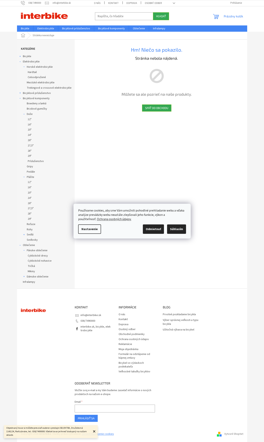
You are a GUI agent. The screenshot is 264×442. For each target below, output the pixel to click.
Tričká (31, 266)
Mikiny (31, 271)
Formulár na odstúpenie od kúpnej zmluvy (134, 356)
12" (29, 119)
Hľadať (161, 16)
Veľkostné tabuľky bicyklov (134, 372)
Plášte (30, 177)
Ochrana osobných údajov (134, 339)
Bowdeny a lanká (36, 103)
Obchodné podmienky (132, 334)
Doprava (131, 3)
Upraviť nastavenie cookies (98, 434)
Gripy (30, 166)
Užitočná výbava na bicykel (178, 330)
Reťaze (31, 224)
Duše (30, 114)
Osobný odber (153, 3)
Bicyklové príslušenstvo (37, 93)
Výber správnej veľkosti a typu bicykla (180, 322)
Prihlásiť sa (86, 418)
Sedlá (30, 235)
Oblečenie (29, 245)
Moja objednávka (128, 349)
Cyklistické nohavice (40, 261)
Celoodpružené (37, 77)
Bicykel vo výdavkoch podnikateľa (131, 365)
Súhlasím (176, 229)
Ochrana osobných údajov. (114, 219)
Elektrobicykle (31, 62)
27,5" (31, 146)
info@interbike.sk (91, 315)
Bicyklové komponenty (36, 98)
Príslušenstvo (36, 161)
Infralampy (29, 282)
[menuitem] (25, 28)
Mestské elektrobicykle (41, 83)
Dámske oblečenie (37, 277)
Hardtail (32, 72)
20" (29, 130)
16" (29, 125)
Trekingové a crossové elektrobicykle (49, 88)
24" (29, 135)
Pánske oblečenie (37, 250)
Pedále (31, 172)
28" (29, 151)
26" (29, 140)
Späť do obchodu (156, 108)
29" (29, 156)
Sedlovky (32, 240)
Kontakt (113, 3)
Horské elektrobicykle (40, 67)
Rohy (30, 229)
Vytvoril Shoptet (233, 434)
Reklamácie (125, 344)
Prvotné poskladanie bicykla (179, 314)
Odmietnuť (153, 229)
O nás (97, 3)
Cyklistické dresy (38, 256)
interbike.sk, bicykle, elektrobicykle (96, 328)
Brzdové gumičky (37, 109)
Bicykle (27, 56)
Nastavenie (89, 229)
